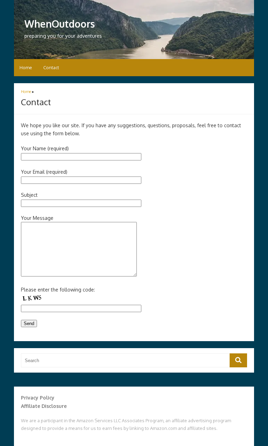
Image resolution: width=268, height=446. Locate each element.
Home (26, 67)
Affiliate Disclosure (44, 406)
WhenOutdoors (59, 23)
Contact (51, 67)
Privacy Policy (37, 398)
